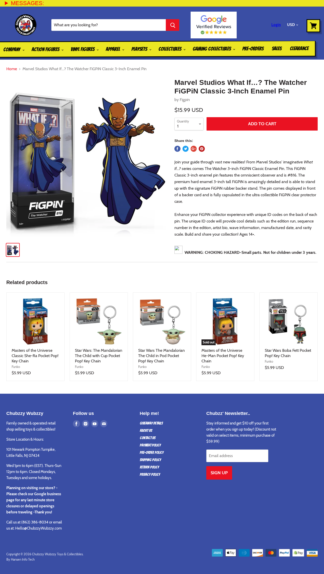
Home (11, 69)
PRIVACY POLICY (150, 474)
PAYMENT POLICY (150, 445)
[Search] (172, 25)
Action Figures (46, 49)
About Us (146, 431)
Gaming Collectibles (212, 49)
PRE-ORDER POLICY (152, 453)
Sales (276, 48)
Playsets (139, 49)
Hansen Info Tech (23, 559)
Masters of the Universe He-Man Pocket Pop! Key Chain (222, 355)
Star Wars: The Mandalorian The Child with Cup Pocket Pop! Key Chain (98, 355)
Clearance (299, 48)
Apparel (113, 49)
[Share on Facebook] (177, 149)
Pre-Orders (253, 48)
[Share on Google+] (194, 149)
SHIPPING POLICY (150, 460)
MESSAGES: (27, 3)
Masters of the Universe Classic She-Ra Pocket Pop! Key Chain (35, 355)
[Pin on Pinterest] (202, 149)
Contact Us (147, 438)
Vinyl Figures (83, 49)
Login (276, 24)
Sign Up (219, 473)
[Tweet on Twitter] (186, 149)
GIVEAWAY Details (151, 423)
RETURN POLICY (149, 467)
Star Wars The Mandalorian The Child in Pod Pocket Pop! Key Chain (161, 355)
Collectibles (170, 49)
